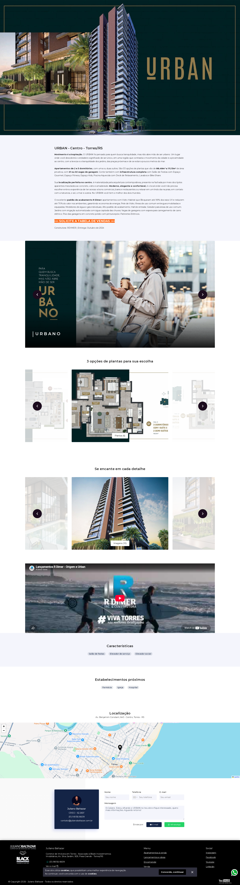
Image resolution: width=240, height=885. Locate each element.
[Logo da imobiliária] (23, 854)
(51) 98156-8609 (57, 862)
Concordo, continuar (172, 872)
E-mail (155, 824)
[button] (120, 747)
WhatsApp (175, 824)
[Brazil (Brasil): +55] (135, 797)
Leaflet (236, 777)
